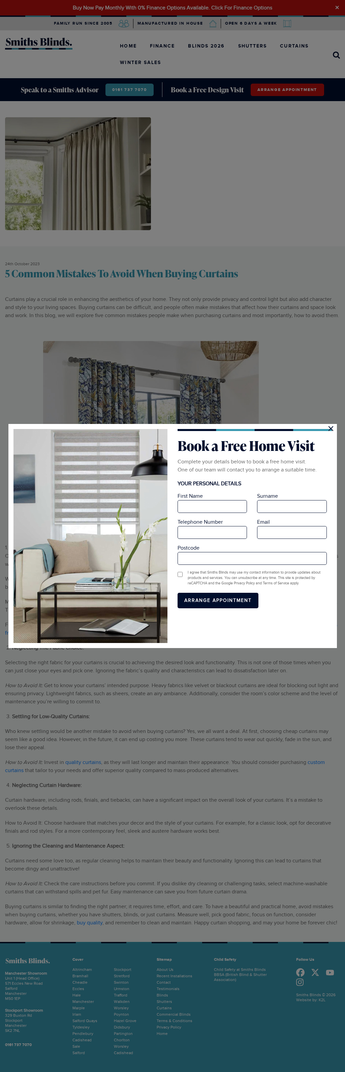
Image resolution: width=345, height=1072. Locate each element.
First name (190, 496)
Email (263, 522)
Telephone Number (200, 522)
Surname (267, 496)
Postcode (188, 548)
